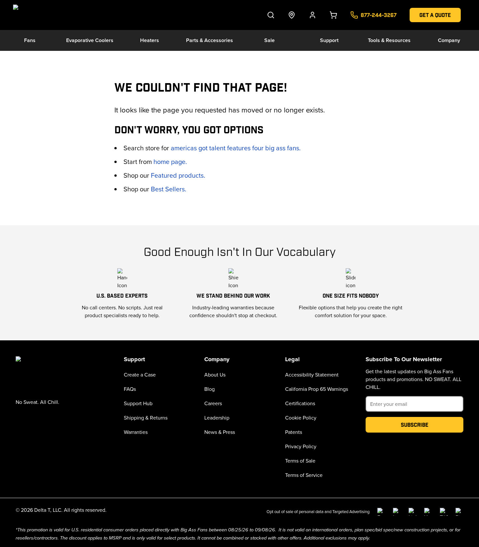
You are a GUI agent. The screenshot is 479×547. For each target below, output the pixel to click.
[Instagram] (397, 512)
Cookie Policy (300, 417)
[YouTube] (428, 512)
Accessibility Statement (312, 374)
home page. (170, 161)
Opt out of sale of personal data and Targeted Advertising (318, 511)
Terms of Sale (300, 460)
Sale (269, 40)
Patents (293, 432)
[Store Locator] (291, 15)
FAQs (130, 388)
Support (329, 40)
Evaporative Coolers (89, 40)
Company (449, 40)
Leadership (216, 417)
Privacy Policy (300, 446)
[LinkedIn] (412, 512)
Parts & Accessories (209, 40)
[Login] (312, 15)
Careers (213, 403)
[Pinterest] (459, 512)
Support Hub (138, 403)
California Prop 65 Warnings (316, 388)
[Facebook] (381, 512)
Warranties (136, 432)
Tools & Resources (389, 40)
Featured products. (178, 175)
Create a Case (140, 374)
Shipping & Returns (145, 417)
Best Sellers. (168, 189)
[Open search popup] (271, 15)
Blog (209, 388)
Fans (30, 40)
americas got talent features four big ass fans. (236, 148)
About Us (214, 374)
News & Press (219, 432)
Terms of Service (304, 475)
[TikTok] (444, 512)
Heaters (149, 40)
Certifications (300, 403)
